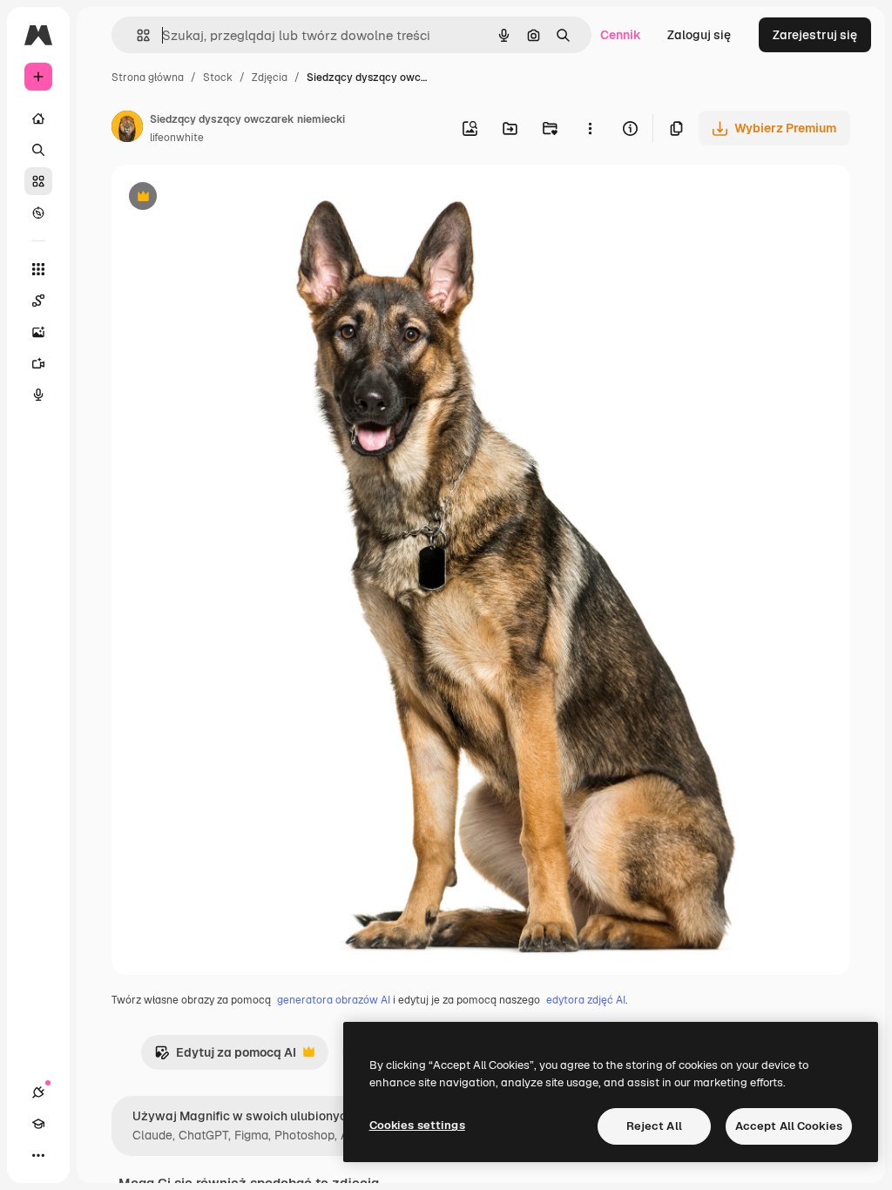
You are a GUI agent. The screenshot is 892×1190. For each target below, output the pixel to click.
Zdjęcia (269, 78)
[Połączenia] (38, 1092)
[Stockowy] (38, 181)
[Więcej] (38, 1155)
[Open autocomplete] (136, 35)
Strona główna (148, 78)
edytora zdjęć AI (585, 1000)
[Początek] (38, 118)
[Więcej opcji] (589, 128)
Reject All (654, 1126)
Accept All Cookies (788, 1126)
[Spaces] (38, 300)
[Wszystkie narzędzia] (38, 269)
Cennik (620, 35)
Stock (218, 78)
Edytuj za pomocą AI (225, 1057)
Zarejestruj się (815, 35)
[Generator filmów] (38, 363)
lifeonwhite (177, 138)
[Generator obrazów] (38, 332)
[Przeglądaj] (38, 213)
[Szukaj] (38, 150)
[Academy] (38, 1124)
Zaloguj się (699, 35)
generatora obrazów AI (333, 1000)
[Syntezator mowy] (38, 395)
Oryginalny (232, 198)
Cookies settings (417, 1125)
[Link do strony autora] (127, 129)
